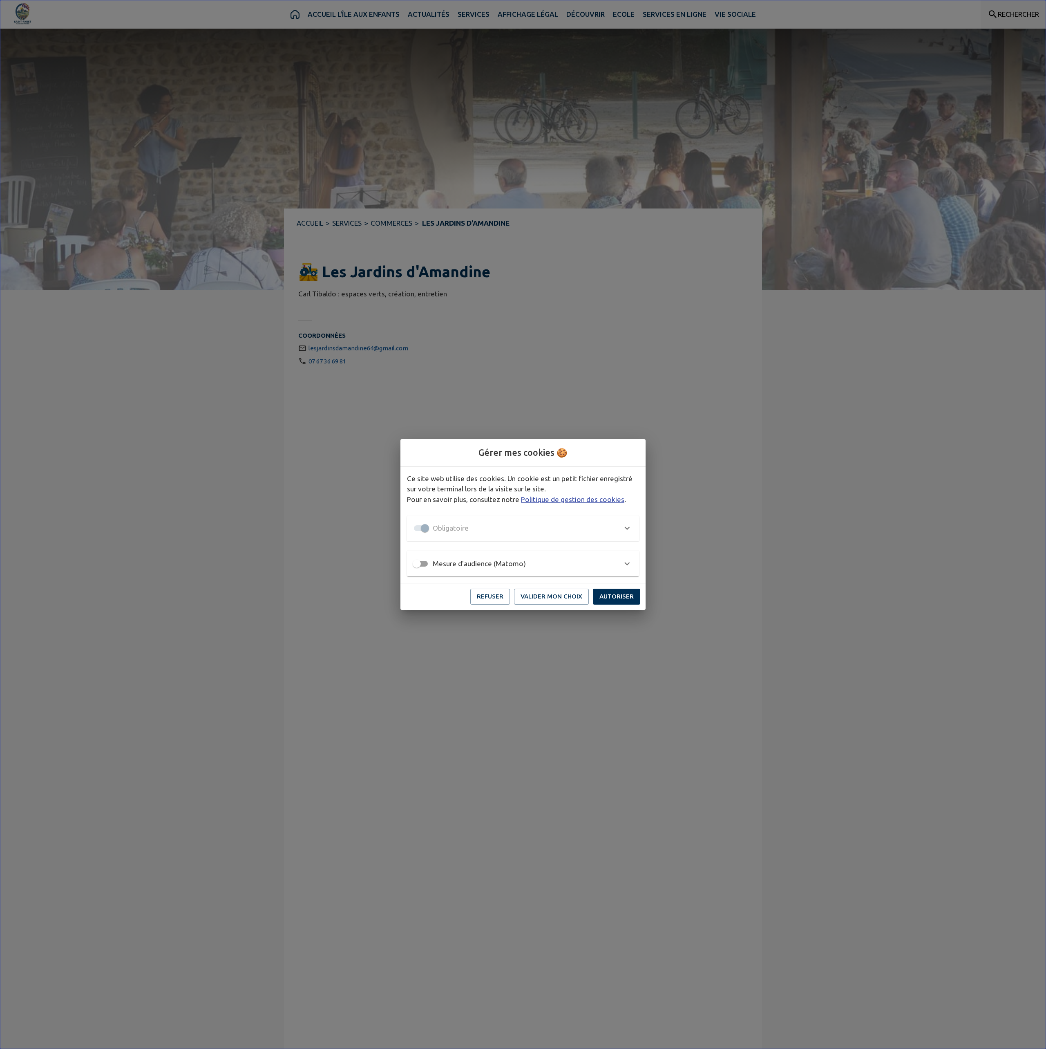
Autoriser (616, 596)
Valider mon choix (551, 596)
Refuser (490, 596)
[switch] (417, 564)
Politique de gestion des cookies (572, 499)
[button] (523, 528)
